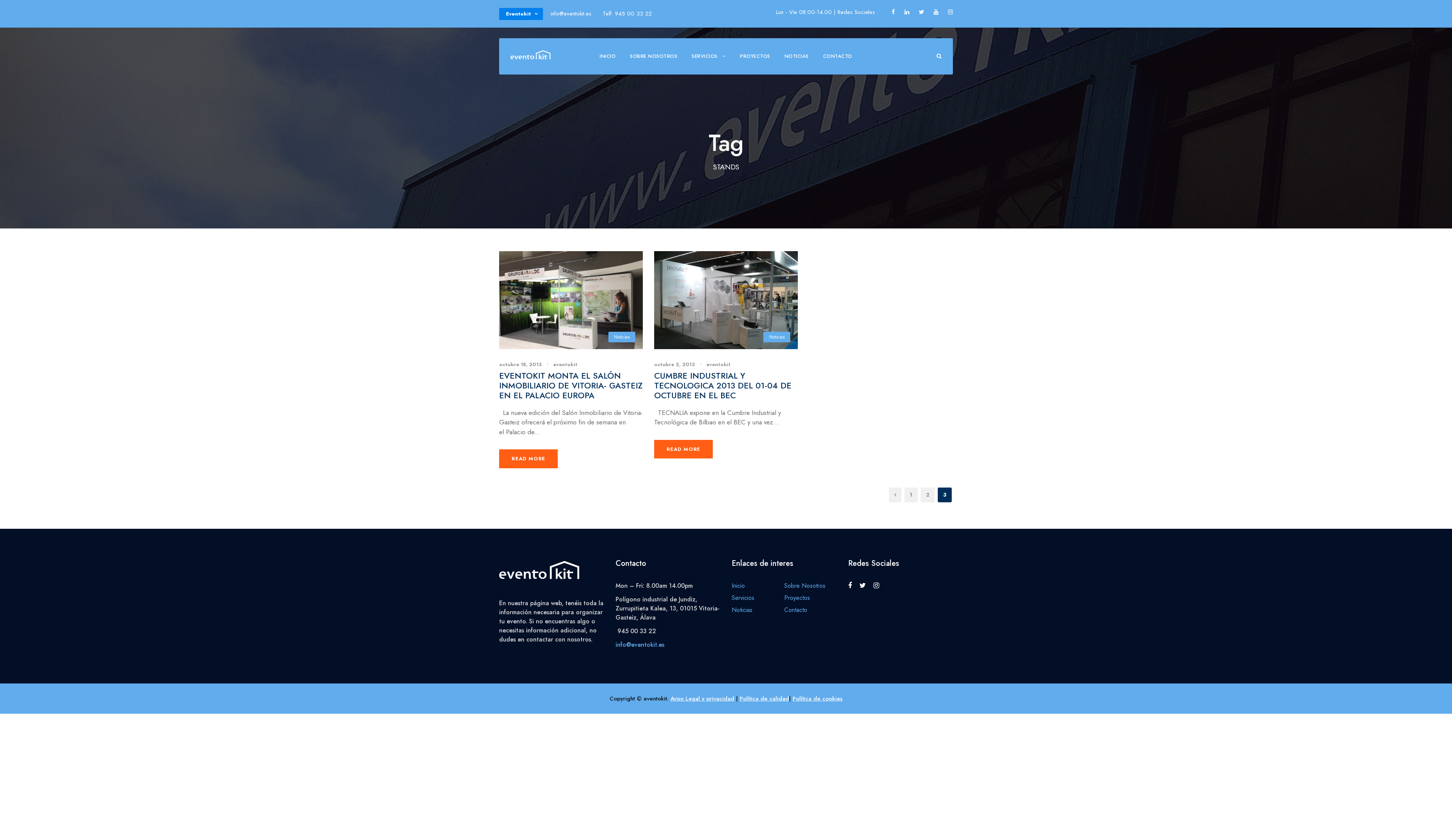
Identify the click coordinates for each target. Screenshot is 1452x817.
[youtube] (936, 12)
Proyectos (755, 56)
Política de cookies (817, 698)
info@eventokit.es (640, 644)
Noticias (797, 56)
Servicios (705, 56)
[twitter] (921, 12)
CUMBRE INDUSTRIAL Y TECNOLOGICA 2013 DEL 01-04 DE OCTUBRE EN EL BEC (722, 386)
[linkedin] (906, 12)
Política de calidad (764, 698)
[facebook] (893, 12)
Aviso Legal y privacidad (702, 698)
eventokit (565, 364)
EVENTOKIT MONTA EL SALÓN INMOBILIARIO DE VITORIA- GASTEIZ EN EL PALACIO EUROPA (570, 386)
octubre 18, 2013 (520, 364)
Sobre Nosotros (653, 56)
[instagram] (950, 12)
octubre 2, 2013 (674, 364)
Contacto (837, 56)
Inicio (608, 56)
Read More (528, 458)
